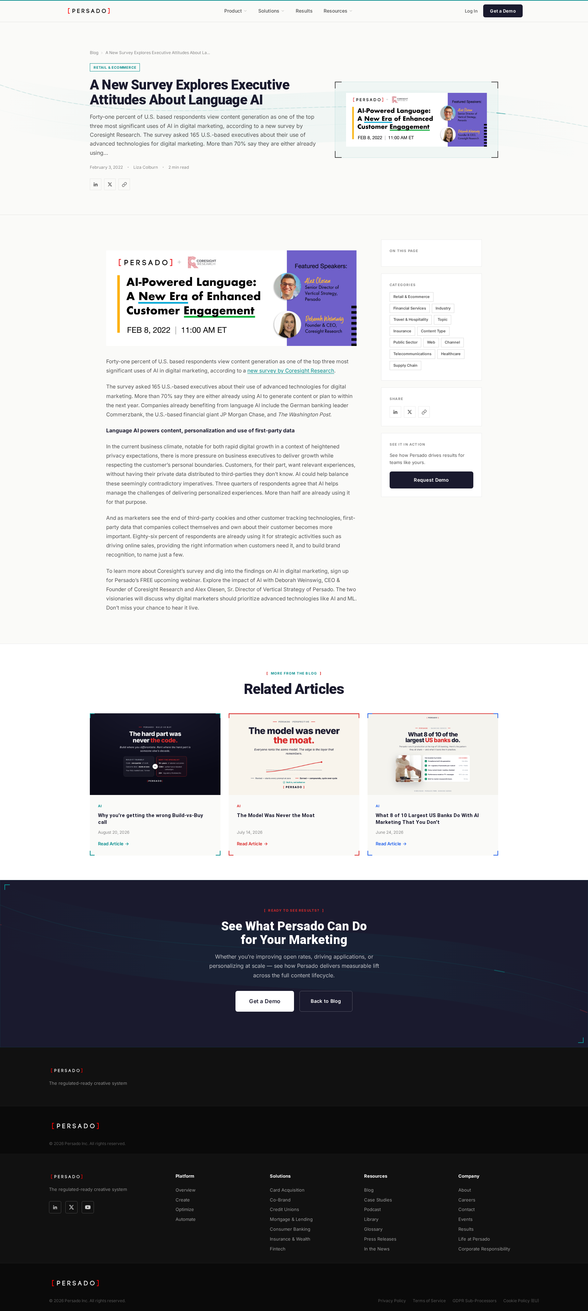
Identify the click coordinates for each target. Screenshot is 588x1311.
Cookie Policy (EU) (521, 1300)
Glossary (373, 1229)
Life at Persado (474, 1239)
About (464, 1190)
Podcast (372, 1209)
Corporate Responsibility (484, 1248)
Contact (466, 1209)
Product (233, 11)
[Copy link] (124, 184)
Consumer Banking (290, 1229)
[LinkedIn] (55, 1207)
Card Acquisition (287, 1190)
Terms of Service (429, 1300)
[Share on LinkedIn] (95, 184)
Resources (335, 11)
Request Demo (431, 480)
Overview (186, 1190)
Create (183, 1199)
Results (304, 11)
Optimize (185, 1209)
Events (465, 1219)
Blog (94, 52)
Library (371, 1219)
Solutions (268, 11)
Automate (186, 1219)
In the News (377, 1248)
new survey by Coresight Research (290, 370)
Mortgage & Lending (291, 1219)
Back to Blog (326, 1001)
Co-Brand (280, 1199)
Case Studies (378, 1199)
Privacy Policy (392, 1300)
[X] (71, 1207)
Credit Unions (284, 1209)
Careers (466, 1199)
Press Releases (380, 1239)
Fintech (277, 1248)
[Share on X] (110, 184)
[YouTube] (88, 1207)
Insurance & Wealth (290, 1239)
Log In (471, 11)
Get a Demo (503, 11)
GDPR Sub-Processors (474, 1300)
